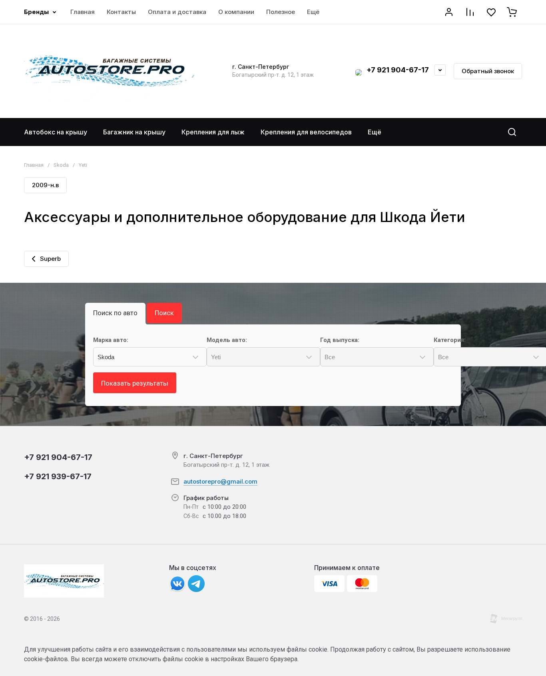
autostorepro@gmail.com (220, 481)
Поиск (164, 313)
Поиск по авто (115, 313)
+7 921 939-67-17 (58, 476)
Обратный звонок (488, 71)
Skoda (61, 165)
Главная (34, 165)
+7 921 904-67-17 (398, 70)
